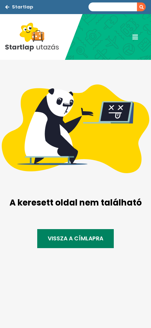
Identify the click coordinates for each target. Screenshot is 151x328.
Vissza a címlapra (75, 238)
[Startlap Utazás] (35, 37)
